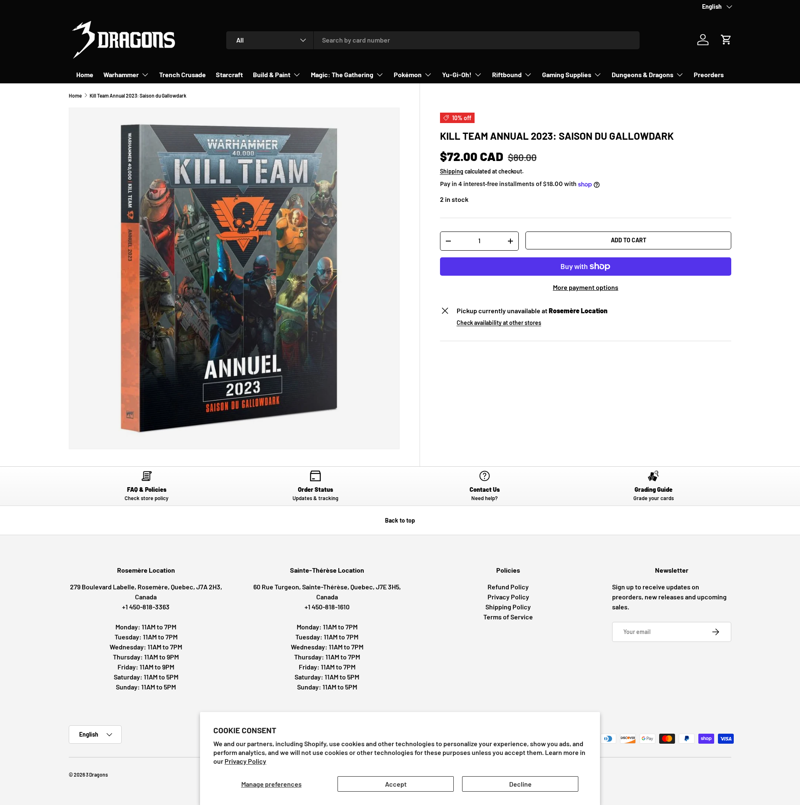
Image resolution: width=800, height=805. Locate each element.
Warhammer (121, 74)
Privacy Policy (245, 761)
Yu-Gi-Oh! (457, 74)
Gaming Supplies (566, 74)
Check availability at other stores (499, 322)
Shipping (451, 171)
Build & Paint (271, 74)
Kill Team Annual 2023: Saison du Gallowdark (138, 95)
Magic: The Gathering (342, 74)
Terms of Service (508, 617)
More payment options (585, 287)
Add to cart (628, 240)
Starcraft (229, 74)
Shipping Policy (508, 607)
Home (84, 74)
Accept (396, 784)
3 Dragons (97, 774)
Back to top (400, 520)
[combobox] (433, 40)
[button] (726, 39)
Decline (520, 784)
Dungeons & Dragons (642, 74)
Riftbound (507, 74)
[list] (234, 278)
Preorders (709, 74)
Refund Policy (508, 587)
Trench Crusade (182, 74)
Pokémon (408, 74)
